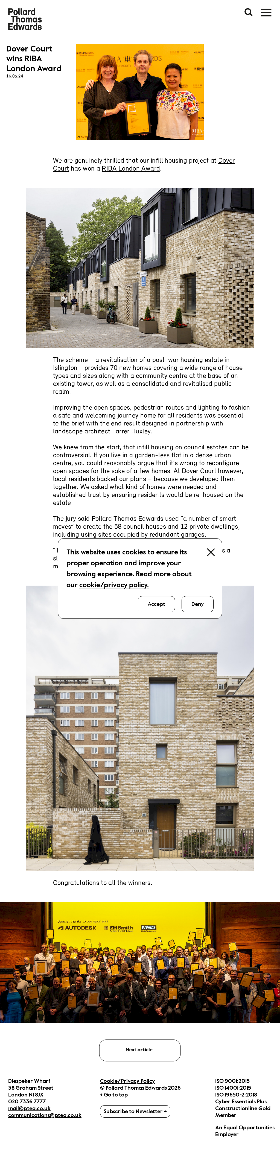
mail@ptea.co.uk (29, 1108)
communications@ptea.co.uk (44, 1115)
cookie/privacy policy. (114, 584)
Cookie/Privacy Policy (127, 1081)
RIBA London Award (131, 168)
